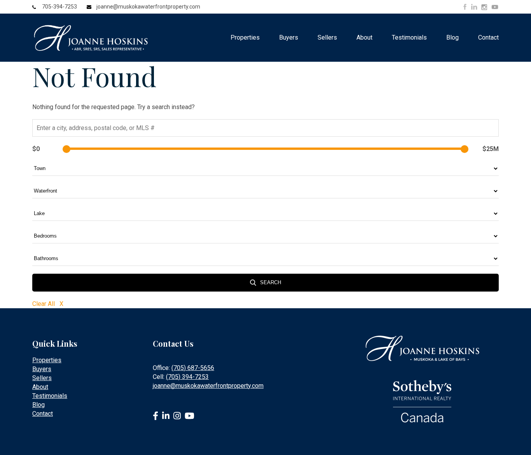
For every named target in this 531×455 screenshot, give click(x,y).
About (364, 37)
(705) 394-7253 (187, 376)
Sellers (327, 37)
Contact (488, 37)
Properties (245, 37)
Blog (452, 37)
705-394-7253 (59, 6)
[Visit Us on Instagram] (484, 7)
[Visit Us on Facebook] (465, 7)
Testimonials (409, 37)
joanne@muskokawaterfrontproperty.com (148, 6)
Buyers (288, 37)
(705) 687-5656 (192, 368)
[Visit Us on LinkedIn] (474, 7)
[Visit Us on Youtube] (495, 8)
